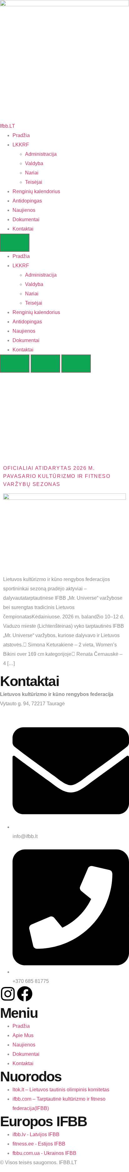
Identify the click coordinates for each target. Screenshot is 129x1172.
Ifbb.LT (7, 126)
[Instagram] (8, 994)
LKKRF (21, 144)
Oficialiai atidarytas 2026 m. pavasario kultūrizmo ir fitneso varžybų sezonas (57, 476)
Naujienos (24, 210)
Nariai (32, 172)
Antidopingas (27, 200)
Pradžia (21, 135)
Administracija (41, 154)
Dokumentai (26, 219)
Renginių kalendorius (36, 191)
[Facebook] (25, 994)
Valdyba (34, 163)
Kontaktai (23, 228)
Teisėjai (33, 182)
